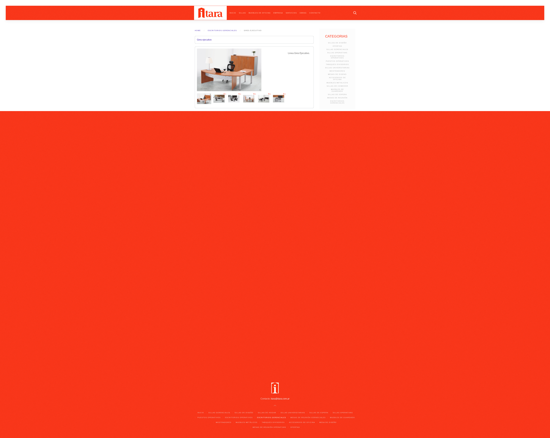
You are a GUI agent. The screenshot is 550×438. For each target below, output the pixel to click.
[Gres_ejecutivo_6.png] (278, 98)
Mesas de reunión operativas (269, 427)
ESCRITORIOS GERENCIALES (337, 102)
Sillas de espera (318, 413)
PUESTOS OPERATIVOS (337, 61)
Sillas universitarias (293, 413)
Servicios (291, 13)
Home (198, 30)
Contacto (315, 13)
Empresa (278, 13)
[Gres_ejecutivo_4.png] (249, 98)
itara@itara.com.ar (280, 398)
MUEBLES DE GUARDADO (337, 90)
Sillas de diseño (244, 413)
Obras (303, 13)
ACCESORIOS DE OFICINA (337, 78)
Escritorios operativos (239, 417)
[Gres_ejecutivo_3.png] (234, 98)
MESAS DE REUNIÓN (337, 98)
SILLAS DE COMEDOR (337, 86)
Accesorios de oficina (302, 422)
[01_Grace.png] (204, 98)
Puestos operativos (209, 417)
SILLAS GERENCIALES (337, 49)
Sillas (242, 13)
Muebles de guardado (342, 417)
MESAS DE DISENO (337, 74)
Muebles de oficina (260, 13)
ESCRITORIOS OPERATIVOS (337, 57)
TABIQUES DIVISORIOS (337, 64)
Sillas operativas (343, 413)
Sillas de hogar (267, 413)
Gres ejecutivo (204, 40)
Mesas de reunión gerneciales (308, 417)
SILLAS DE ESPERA (337, 94)
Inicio (232, 13)
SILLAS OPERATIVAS (337, 53)
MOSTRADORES (337, 71)
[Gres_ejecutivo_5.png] (264, 98)
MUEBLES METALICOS (337, 83)
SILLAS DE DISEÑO (337, 43)
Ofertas (295, 427)
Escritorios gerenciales (222, 30)
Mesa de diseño (328, 422)
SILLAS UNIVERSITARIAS (337, 68)
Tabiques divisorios (273, 422)
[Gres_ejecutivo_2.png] (219, 98)
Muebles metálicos (246, 422)
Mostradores (223, 422)
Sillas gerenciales (219, 413)
